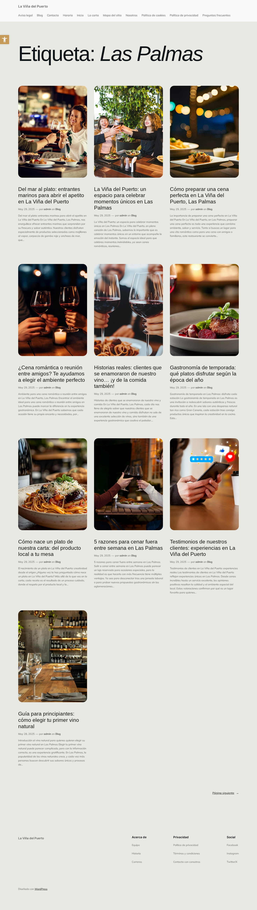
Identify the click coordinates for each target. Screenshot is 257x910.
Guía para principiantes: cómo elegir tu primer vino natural (48, 720)
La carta (93, 15)
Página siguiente (225, 793)
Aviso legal (25, 15)
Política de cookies (154, 15)
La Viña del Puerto (33, 6)
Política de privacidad (184, 15)
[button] (4, 39)
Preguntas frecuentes (216, 15)
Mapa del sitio (112, 15)
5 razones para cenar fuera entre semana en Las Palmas (128, 545)
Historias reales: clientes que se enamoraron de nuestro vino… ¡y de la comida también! (128, 377)
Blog (40, 15)
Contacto (53, 15)
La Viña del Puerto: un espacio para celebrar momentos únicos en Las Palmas (123, 198)
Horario (68, 15)
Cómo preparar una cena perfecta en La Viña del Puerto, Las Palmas (199, 195)
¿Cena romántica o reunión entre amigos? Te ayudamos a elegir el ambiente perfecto (51, 374)
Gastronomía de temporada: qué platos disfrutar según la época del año (203, 374)
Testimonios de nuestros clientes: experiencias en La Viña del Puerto (202, 548)
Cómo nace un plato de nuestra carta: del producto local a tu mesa (49, 548)
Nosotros (131, 15)
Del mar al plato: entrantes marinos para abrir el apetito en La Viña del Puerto (51, 195)
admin (47, 209)
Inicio (80, 15)
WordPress (41, 889)
